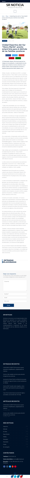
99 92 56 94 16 (12, 456)
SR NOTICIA (15, 5)
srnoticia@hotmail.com (18, 459)
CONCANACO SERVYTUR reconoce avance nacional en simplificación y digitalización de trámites (13, 369)
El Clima (5, 431)
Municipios (5, 439)
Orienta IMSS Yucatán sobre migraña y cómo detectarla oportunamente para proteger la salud (13, 387)
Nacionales (5, 442)
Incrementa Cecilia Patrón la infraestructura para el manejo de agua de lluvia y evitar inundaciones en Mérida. (14, 381)
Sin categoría (6, 447)
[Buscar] (27, 1)
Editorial (5, 429)
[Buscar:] (6, 1)
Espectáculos (6, 434)
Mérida (4, 436)
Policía (4, 444)
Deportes (5, 41)
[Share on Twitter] (15, 476)
